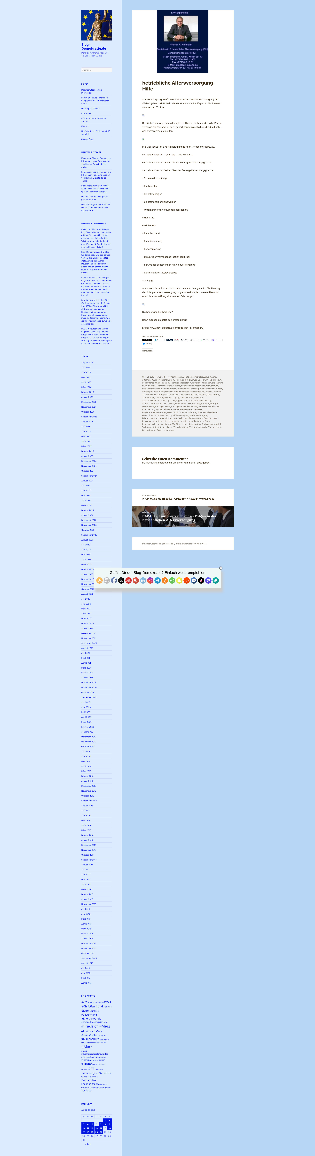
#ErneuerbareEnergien (92, 1022)
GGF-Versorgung (181, 415)
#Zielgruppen (176, 400)
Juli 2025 (85, 426)
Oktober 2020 (87, 692)
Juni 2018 (85, 815)
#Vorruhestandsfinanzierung (155, 400)
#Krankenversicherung (188, 388)
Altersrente (99, 1070)
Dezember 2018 (88, 786)
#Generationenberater (178, 382)
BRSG (175, 412)
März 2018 (86, 830)
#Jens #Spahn (89, 1035)
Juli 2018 (85, 810)
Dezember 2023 (88, 520)
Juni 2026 (86, 372)
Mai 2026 (85, 377)
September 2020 (89, 697)
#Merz (86, 1046)
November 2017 (88, 850)
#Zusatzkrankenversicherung (197, 400)
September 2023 (89, 535)
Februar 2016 (87, 933)
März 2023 (86, 564)
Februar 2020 (87, 727)
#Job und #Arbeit (168, 388)
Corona (107, 1073)
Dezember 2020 (88, 682)
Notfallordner (102, 1084)
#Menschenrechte (100, 1043)
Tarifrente (146, 427)
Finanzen (202, 412)
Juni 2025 (86, 431)
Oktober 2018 (87, 796)
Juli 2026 (85, 367)
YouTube (86, 1090)
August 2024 (87, 480)
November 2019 (88, 741)
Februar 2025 (87, 451)
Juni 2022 (86, 604)
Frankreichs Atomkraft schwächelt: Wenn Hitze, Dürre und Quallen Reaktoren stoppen (95, 188)
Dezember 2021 (88, 633)
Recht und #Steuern (194, 421)
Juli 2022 (85, 599)
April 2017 (86, 884)
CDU (100, 1073)
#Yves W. (84, 1070)
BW (97, 1074)
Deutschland (89, 1080)
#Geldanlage (161, 382)
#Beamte (146, 379)
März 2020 (86, 722)
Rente (207, 421)
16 (109, 1128)
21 (101, 1132)
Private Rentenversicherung (171, 421)
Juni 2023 (86, 549)
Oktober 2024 (87, 471)
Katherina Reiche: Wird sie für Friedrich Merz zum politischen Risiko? (95, 244)
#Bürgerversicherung (162, 379)
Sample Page (87, 139)
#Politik (85, 1060)
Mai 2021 (85, 658)
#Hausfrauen (212, 385)
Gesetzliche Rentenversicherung (157, 415)
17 (83, 1132)
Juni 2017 (85, 874)
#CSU (109, 1007)
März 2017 (86, 889)
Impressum (86, 113)
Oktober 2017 (87, 855)
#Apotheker (174, 376)
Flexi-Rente (212, 412)
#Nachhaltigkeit (100, 1057)
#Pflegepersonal (150, 391)
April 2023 (86, 559)
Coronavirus (86, 1077)
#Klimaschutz (90, 1039)
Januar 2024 (87, 515)
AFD (91, 1069)
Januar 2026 (87, 397)
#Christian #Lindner (94, 1006)
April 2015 (86, 983)
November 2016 (88, 904)
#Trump (87, 1064)
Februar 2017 (87, 894)
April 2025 (86, 441)
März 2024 (86, 505)
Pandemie (84, 1087)
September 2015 (89, 958)
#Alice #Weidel (95, 1002)
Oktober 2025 (87, 412)
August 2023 (87, 540)
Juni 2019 (85, 756)
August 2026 (87, 362)
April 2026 (86, 382)
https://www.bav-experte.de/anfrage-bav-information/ (172, 327)
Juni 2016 (85, 914)
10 (83, 1128)
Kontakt (84, 126)
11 (88, 1128)
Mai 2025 (85, 436)
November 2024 (89, 466)
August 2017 (87, 864)
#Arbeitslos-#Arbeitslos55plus (195, 376)
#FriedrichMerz (91, 1031)
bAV (157, 403)
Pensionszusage (149, 421)
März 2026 (86, 387)
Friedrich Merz (89, 1083)
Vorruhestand (214, 427)
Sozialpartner (195, 424)
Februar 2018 (87, 835)
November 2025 (89, 407)
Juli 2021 (85, 653)
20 (96, 1132)
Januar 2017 (87, 899)
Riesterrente (182, 424)
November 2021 (88, 638)
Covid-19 (95, 1077)
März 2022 (86, 618)
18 (88, 1132)
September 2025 (89, 416)
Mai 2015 (85, 978)
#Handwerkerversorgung (193, 385)
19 (92, 1132)
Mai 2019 (85, 761)
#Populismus (93, 1060)
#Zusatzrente (148, 403)
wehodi (161, 376)
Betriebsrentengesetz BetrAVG (187, 409)
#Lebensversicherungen (211, 388)
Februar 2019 (87, 776)
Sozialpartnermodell (211, 424)
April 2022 (86, 613)
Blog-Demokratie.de (93, 46)
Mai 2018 (85, 820)
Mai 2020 (85, 712)
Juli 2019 (85, 751)
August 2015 (87, 963)
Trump (109, 1087)
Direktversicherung (188, 412)
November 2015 (88, 948)
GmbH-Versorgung (199, 415)
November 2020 (89, 687)
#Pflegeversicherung (168, 391)
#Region (202, 394)
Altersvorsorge (88, 1073)
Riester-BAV (170, 424)
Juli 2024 (85, 485)
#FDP (106, 1022)
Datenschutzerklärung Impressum (157, 543)
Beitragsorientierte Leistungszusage (185, 403)
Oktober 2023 (87, 530)
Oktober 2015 (87, 953)
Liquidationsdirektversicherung (173, 418)
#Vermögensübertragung (167, 397)
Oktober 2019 (87, 746)
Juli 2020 (85, 702)
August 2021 (87, 648)
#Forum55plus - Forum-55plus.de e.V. (204, 379)
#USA (95, 1064)
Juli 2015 (85, 968)
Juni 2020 (86, 707)
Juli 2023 (85, 544)
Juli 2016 (85, 909)
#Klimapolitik (102, 1035)
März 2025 (86, 446)
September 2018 (89, 800)
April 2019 (86, 766)
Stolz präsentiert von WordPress (191, 543)
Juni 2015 (85, 973)
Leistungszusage (150, 418)
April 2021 (86, 663)
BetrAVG (203, 406)
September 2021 (89, 643)
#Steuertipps (148, 397)
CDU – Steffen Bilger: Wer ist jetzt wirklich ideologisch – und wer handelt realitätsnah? (96, 340)
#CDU (107, 1002)
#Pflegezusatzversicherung (192, 391)
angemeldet (160, 462)
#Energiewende (91, 1018)
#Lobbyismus (104, 1039)
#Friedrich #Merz (95, 1026)
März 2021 (86, 668)
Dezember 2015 (88, 943)
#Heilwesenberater (151, 388)
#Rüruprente (213, 394)
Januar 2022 (87, 628)
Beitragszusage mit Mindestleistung (181, 406)
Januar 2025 (87, 456)
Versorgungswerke (198, 427)
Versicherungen (180, 427)
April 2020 (86, 717)
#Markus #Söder (87, 1043)
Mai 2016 (85, 919)
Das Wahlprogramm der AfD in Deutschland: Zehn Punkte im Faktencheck (95, 207)
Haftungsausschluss (90, 108)
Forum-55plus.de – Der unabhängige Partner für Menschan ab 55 (95, 100)
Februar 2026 (87, 392)
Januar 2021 (87, 677)
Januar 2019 (87, 781)
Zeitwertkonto (149, 430)
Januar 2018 (87, 840)
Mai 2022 (85, 608)
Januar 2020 (87, 732)
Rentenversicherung (99, 1087)
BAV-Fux (163, 403)
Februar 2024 (87, 510)
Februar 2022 (87, 623)
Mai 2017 (85, 879)
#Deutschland (89, 1014)
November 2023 (89, 525)
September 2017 (89, 860)
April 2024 (86, 500)
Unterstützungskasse (162, 427)
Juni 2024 (86, 490)
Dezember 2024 (88, 461)
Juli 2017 (85, 869)
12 (92, 1128)
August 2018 (87, 805)
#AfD (84, 1002)
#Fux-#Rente (148, 382)
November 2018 (88, 791)
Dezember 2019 (88, 736)
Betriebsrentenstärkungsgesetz (157, 412)
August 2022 (87, 594)
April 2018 (86, 825)
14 (101, 1128)
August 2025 (87, 421)
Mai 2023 (85, 554)
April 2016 (86, 924)
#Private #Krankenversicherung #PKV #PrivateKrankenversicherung (181, 393)
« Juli (87, 1144)
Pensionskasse (211, 418)
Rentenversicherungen (153, 424)
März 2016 (86, 928)
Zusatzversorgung (165, 430)
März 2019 (86, 771)
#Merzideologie (87, 1057)
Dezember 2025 (88, 402)
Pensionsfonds (196, 418)
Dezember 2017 (88, 845)
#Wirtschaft (101, 1064)
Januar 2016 (87, 938)
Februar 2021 (87, 672)
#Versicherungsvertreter (191, 397)
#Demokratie (90, 1010)
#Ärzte (213, 376)
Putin (90, 1087)
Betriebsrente (166, 409)
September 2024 (89, 476)
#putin (102, 1060)
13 (96, 1128)
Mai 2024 (85, 495)
